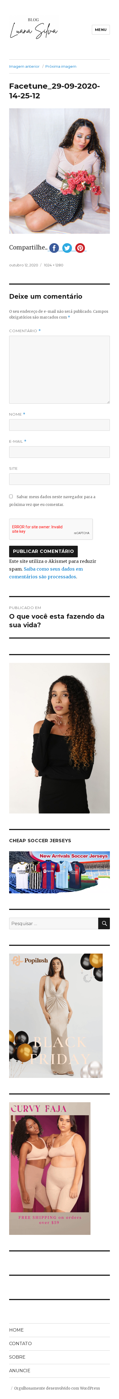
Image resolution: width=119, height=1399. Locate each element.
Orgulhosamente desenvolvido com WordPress (57, 1388)
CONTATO (20, 1343)
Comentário (25, 331)
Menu (101, 29)
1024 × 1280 (53, 265)
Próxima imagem (60, 66)
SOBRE (17, 1357)
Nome (17, 414)
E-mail (18, 441)
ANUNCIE (19, 1370)
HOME (16, 1330)
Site (13, 468)
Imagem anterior (24, 66)
